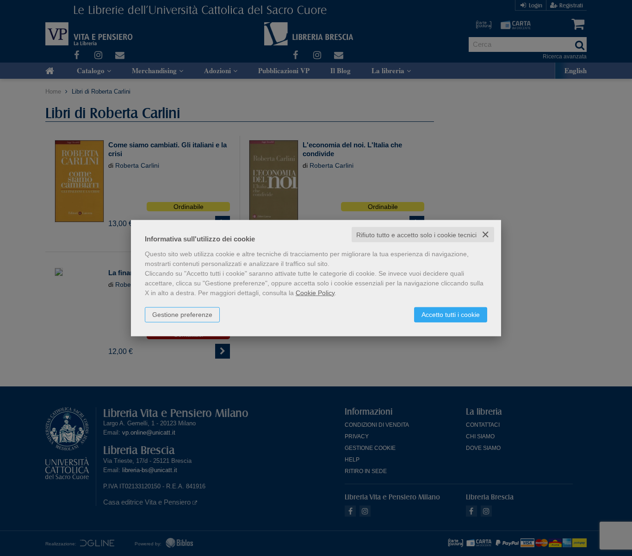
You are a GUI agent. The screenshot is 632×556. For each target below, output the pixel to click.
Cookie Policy (315, 292)
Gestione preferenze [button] (182, 314)
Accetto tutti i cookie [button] (450, 314)
